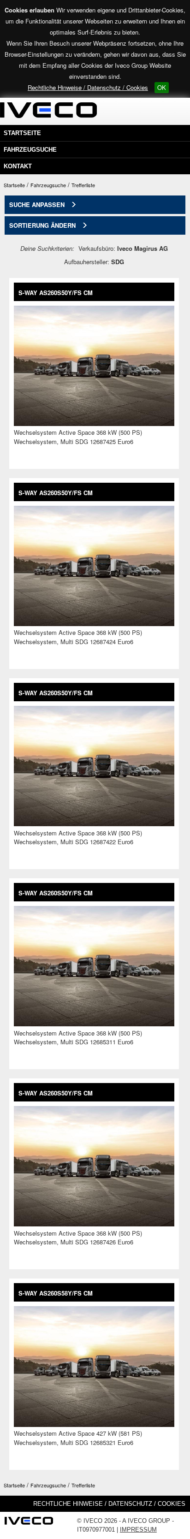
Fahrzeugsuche (30, 149)
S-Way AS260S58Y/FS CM (55, 1293)
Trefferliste (83, 185)
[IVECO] (29, 1523)
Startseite (22, 133)
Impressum (138, 1529)
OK (161, 87)
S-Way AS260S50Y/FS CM (55, 292)
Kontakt (18, 166)
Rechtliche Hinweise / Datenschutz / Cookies (88, 87)
